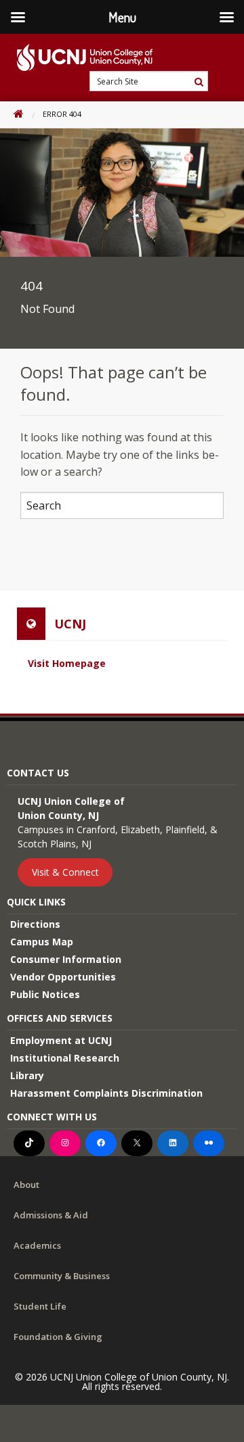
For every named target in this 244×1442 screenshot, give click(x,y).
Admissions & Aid (51, 1215)
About (26, 1184)
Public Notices (45, 994)
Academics (37, 1245)
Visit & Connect (65, 872)
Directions (35, 924)
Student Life (40, 1306)
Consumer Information (65, 959)
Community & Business (62, 1276)
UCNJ (70, 624)
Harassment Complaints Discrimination (106, 1093)
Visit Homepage (67, 663)
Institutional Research (64, 1057)
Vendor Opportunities (63, 976)
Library (27, 1075)
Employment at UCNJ (61, 1040)
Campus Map (41, 941)
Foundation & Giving (58, 1337)
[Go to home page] (76, 57)
